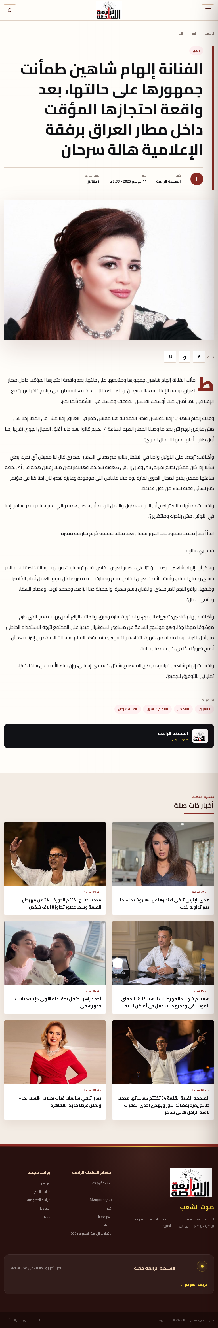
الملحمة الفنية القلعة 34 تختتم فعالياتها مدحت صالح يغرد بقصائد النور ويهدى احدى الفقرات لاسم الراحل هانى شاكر (163, 1105)
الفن (194, 34)
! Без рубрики (101, 1183)
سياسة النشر (42, 1192)
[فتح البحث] (10, 10)
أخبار (109, 1208)
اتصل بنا (45, 1208)
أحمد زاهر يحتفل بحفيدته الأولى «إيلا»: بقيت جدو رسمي (58, 1002)
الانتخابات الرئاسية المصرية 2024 (91, 1234)
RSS (47, 1217)
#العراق (204, 709)
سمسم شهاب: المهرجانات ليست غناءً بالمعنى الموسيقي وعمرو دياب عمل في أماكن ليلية (165, 1002)
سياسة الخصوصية (38, 1200)
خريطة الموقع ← (194, 1285)
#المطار (183, 709)
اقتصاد (107, 1225)
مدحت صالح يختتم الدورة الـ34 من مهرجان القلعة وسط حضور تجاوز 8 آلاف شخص (61, 903)
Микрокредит (101, 1200)
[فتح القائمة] (208, 10)
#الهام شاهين (157, 709)
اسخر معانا (105, 1217)
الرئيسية (209, 34)
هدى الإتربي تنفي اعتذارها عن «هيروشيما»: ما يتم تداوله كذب (164, 903)
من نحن (45, 1183)
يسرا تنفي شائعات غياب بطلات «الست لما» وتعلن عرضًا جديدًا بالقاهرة (60, 1101)
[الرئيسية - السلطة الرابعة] (109, 10)
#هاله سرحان (127, 709)
